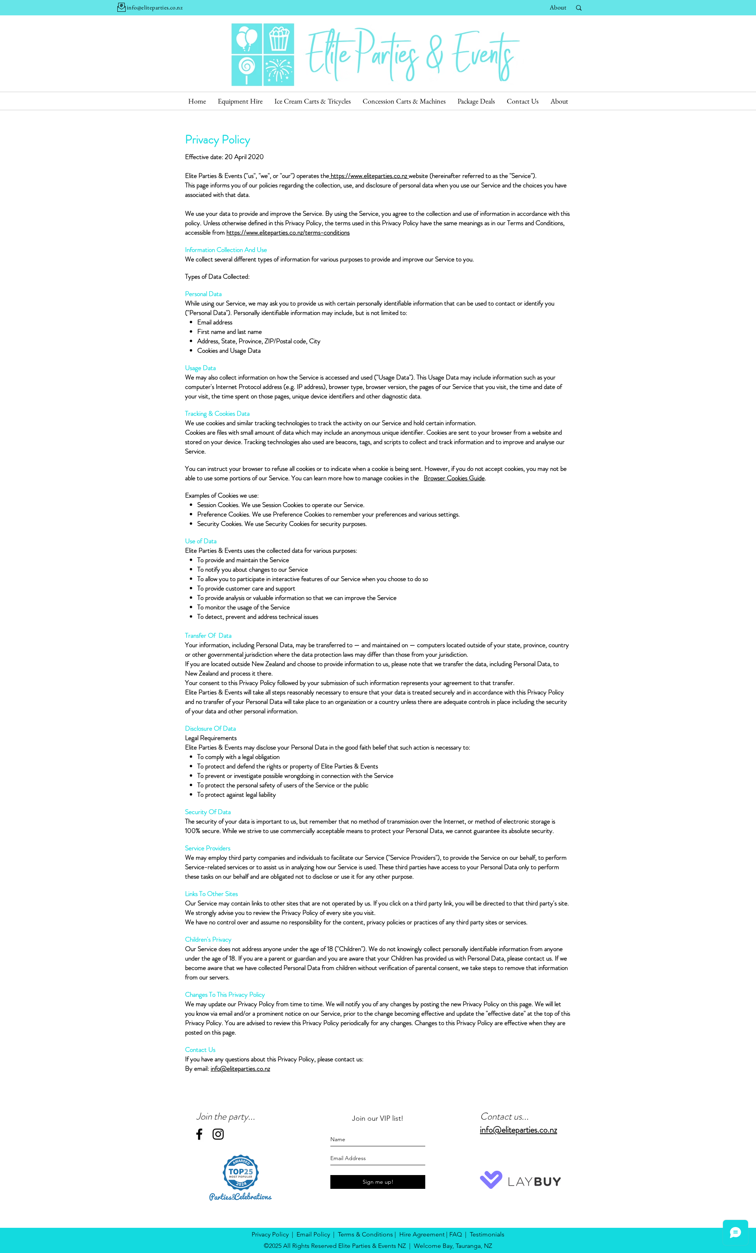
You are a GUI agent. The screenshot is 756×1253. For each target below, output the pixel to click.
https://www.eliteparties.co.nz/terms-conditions (288, 232)
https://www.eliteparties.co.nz (369, 175)
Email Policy (313, 1234)
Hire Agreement (422, 1234)
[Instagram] (218, 1134)
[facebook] (199, 1134)
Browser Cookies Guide (454, 478)
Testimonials (487, 1234)
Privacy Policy (270, 1234)
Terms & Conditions (365, 1234)
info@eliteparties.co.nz (240, 1068)
